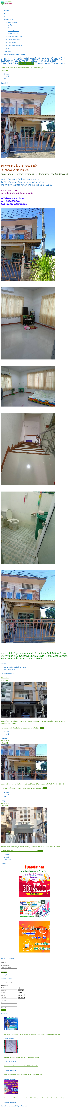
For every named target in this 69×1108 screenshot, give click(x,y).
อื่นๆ (9, 48)
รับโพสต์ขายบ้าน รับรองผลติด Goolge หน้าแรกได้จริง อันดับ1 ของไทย (21, 1066)
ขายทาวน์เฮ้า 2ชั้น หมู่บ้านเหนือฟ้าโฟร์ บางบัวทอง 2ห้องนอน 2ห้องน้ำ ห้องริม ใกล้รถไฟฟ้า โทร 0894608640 (32, 784)
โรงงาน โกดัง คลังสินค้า (14, 39)
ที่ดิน (9, 28)
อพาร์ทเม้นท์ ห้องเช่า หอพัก (15, 37)
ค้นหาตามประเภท (8, 19)
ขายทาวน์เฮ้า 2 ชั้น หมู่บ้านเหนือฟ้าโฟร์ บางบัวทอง (42, 653)
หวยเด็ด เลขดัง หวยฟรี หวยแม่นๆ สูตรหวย (14, 54)
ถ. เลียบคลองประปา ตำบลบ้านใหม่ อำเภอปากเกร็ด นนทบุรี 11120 (20, 728)
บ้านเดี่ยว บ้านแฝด (12, 22)
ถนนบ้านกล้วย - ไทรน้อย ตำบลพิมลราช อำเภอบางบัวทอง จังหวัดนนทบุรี (22, 68)
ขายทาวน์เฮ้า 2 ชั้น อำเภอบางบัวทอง (50, 656)
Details (42, 728)
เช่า (5, 16)
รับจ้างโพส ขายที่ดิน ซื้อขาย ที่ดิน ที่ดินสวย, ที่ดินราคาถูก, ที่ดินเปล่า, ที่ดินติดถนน (23, 1074)
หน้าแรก (6, 10)
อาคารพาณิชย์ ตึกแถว (13, 31)
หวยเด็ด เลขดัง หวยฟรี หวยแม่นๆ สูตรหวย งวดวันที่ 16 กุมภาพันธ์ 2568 (21, 1057)
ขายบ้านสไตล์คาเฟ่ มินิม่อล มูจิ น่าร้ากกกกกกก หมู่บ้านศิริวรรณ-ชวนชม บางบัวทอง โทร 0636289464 (30, 847)
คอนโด (10, 25)
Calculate (3, 972)
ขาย (5, 13)
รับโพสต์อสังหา (8, 51)
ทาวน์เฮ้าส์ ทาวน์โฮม (13, 34)
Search (3, 1010)
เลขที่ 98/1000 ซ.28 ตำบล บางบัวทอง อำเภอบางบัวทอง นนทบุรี (19, 851)
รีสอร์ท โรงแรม (12, 42)
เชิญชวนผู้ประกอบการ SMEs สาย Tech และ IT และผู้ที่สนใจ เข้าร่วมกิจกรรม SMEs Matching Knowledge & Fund (32, 1034)
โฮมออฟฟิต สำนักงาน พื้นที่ (15, 45)
